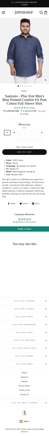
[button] (20, 108)
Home (24, 91)
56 (42, 133)
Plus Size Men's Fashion (24, 402)
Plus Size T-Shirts (24, 309)
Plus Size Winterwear (24, 324)
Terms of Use (24, 390)
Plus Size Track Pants (24, 348)
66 (31, 140)
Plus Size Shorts (24, 356)
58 (11, 140)
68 (38, 140)
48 (14, 133)
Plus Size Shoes (24, 364)
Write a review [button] (24, 229)
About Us (24, 377)
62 (24, 140)
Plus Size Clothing (24, 301)
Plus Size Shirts (24, 316)
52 (28, 133)
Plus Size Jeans (24, 332)
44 (7, 133)
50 (21, 133)
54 (35, 133)
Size (24, 128)
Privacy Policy (24, 386)
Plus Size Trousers (24, 340)
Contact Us (24, 394)
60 (18, 140)
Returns (24, 381)
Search (24, 373)
